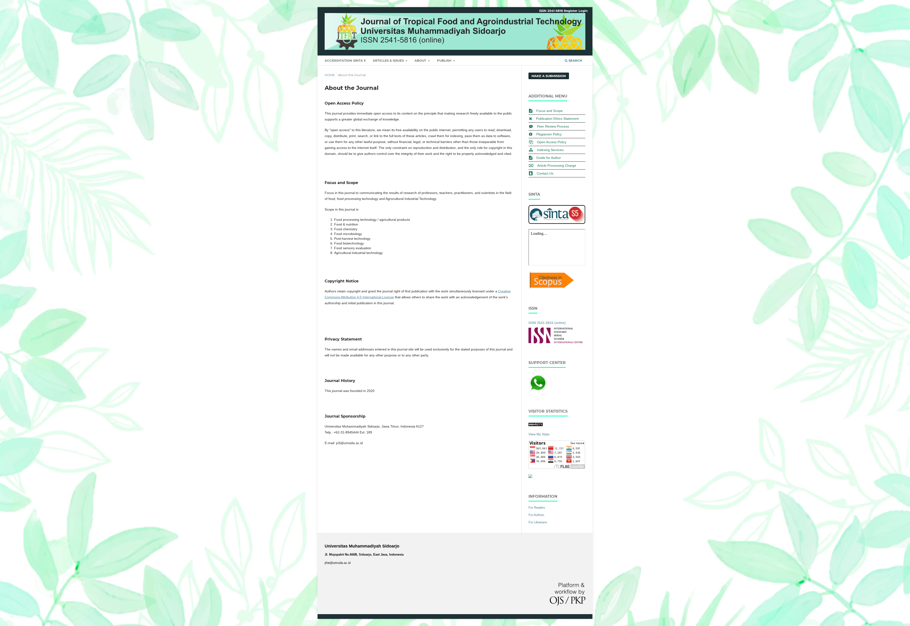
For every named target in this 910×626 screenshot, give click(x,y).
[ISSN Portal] (555, 342)
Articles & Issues (389, 60)
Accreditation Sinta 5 (345, 60)
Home (330, 75)
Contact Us (545, 173)
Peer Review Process (553, 126)
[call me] (537, 391)
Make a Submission (549, 76)
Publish (444, 60)
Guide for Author (548, 158)
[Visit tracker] (530, 477)
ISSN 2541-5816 (551, 11)
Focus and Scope (549, 111)
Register (571, 11)
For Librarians (537, 522)
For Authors (536, 515)
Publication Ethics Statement (557, 118)
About (420, 60)
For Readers (536, 507)
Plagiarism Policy (549, 134)
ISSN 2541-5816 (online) (547, 323)
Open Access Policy (551, 142)
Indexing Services (550, 150)
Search (575, 60)
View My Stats (539, 434)
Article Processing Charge (556, 165)
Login (583, 11)
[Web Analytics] (535, 425)
